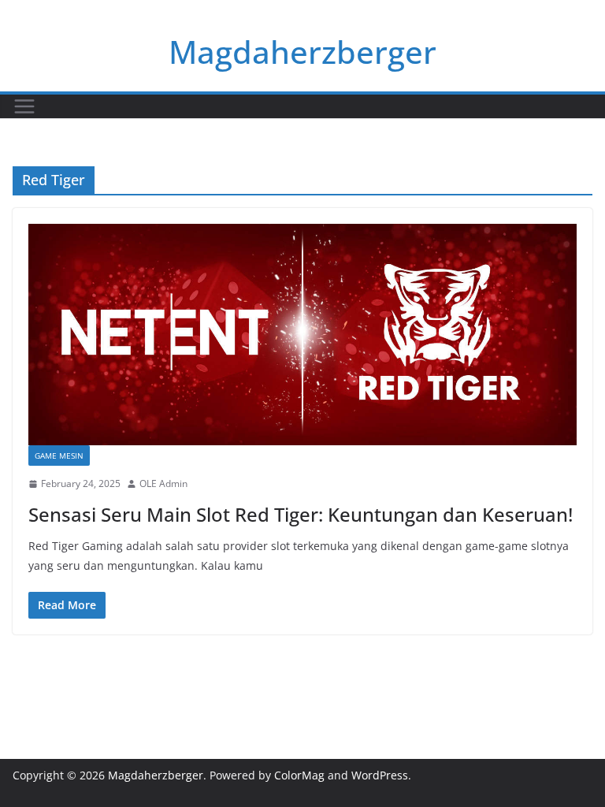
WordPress (379, 775)
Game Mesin (59, 455)
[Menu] (24, 106)
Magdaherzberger (302, 51)
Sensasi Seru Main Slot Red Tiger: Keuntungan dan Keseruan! (300, 514)
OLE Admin (163, 483)
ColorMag (299, 775)
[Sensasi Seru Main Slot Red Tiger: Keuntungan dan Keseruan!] (302, 334)
